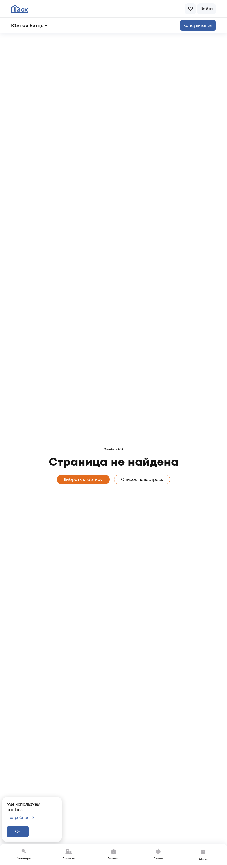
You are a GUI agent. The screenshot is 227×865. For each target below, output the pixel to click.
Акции (158, 858)
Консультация (198, 25)
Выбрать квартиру (83, 479)
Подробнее (18, 817)
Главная (113, 858)
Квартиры (23, 858)
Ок (18, 831)
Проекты (68, 858)
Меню (203, 859)
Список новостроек (142, 479)
